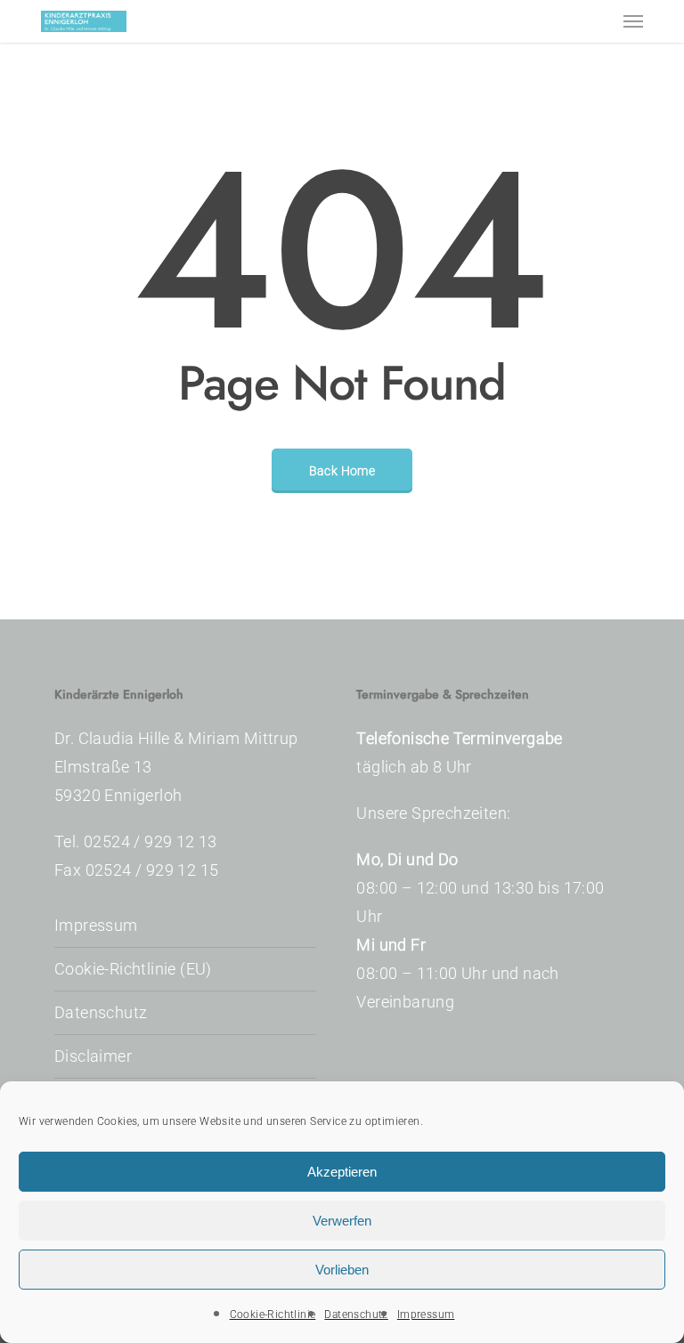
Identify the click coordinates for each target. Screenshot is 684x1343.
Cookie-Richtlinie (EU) (133, 968)
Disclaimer (93, 1056)
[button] (633, 21)
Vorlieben (342, 1269)
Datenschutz (355, 1314)
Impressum (426, 1314)
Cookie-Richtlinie (273, 1314)
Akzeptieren (342, 1171)
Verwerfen (342, 1220)
